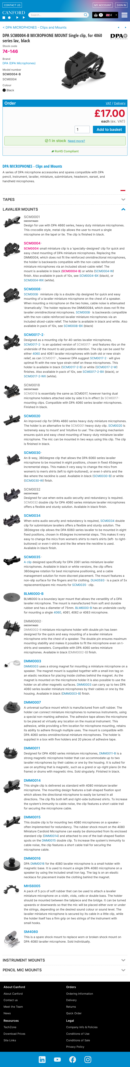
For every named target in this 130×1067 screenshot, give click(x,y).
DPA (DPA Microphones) (19, 63)
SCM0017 (83, 344)
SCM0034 (32, 516)
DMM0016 (32, 858)
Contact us (12, 5)
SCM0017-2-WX (35, 376)
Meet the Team (13, 1006)
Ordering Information (79, 993)
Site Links (10, 1040)
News (7, 1013)
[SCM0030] (12, 460)
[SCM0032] (12, 495)
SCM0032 (32, 489)
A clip (28, 562)
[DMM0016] (12, 864)
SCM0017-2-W (106, 367)
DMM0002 (32, 621)
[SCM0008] (12, 296)
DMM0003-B (71, 693)
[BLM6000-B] (12, 598)
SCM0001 (32, 217)
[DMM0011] (12, 754)
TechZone (10, 1027)
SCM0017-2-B (72, 367)
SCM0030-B (102, 476)
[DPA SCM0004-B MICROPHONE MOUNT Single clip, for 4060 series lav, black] (83, 69)
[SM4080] (12, 939)
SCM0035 (32, 557)
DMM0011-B (107, 753)
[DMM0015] (12, 822)
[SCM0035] (12, 561)
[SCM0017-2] (12, 342)
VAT (108, 103)
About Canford (13, 993)
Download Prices (14, 1033)
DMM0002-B (32, 629)
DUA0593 (97, 580)
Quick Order (74, 1013)
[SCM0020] (12, 421)
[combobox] (58, 15)
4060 (36, 353)
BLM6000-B (34, 594)
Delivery (120, 103)
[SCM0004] (12, 250)
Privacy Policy (75, 1046)
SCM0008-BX (73, 326)
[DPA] (117, 36)
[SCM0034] (12, 521)
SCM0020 (32, 416)
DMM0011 (32, 748)
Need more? (76, 141)
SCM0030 (32, 453)
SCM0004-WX (34, 280)
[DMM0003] (12, 664)
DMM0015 (32, 817)
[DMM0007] (12, 707)
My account (102, 5)
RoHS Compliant (67, 151)
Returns (71, 1006)
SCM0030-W (34, 480)
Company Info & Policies (82, 1027)
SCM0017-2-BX (93, 371)
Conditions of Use (77, 1033)
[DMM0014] (12, 786)
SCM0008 (32, 289)
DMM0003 (32, 661)
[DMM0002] (12, 629)
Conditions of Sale (78, 1040)
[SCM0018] (12, 391)
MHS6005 (32, 886)
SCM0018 (32, 385)
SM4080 (31, 932)
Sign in (121, 5)
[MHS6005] (12, 890)
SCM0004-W (104, 271)
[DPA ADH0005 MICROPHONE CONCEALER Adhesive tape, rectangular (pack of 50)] (118, 27)
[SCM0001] (12, 222)
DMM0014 (32, 780)
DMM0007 (32, 702)
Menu (124, 15)
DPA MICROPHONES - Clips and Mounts (32, 166)
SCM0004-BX (89, 275)
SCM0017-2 (33, 335)
